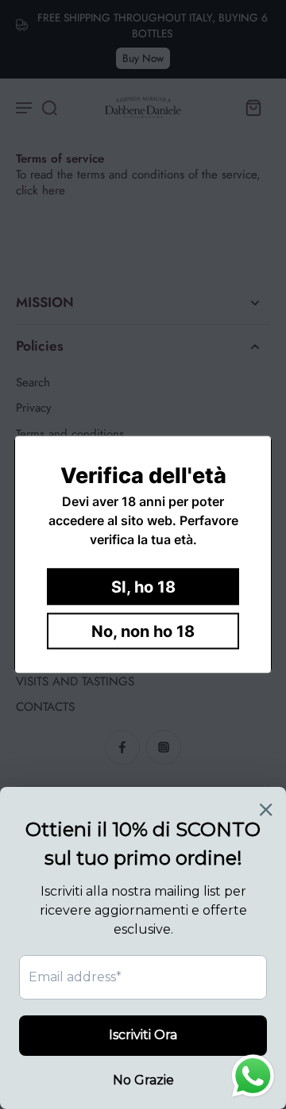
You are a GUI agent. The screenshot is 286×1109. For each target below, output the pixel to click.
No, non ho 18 (143, 631)
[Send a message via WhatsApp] (253, 1076)
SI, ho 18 (143, 587)
